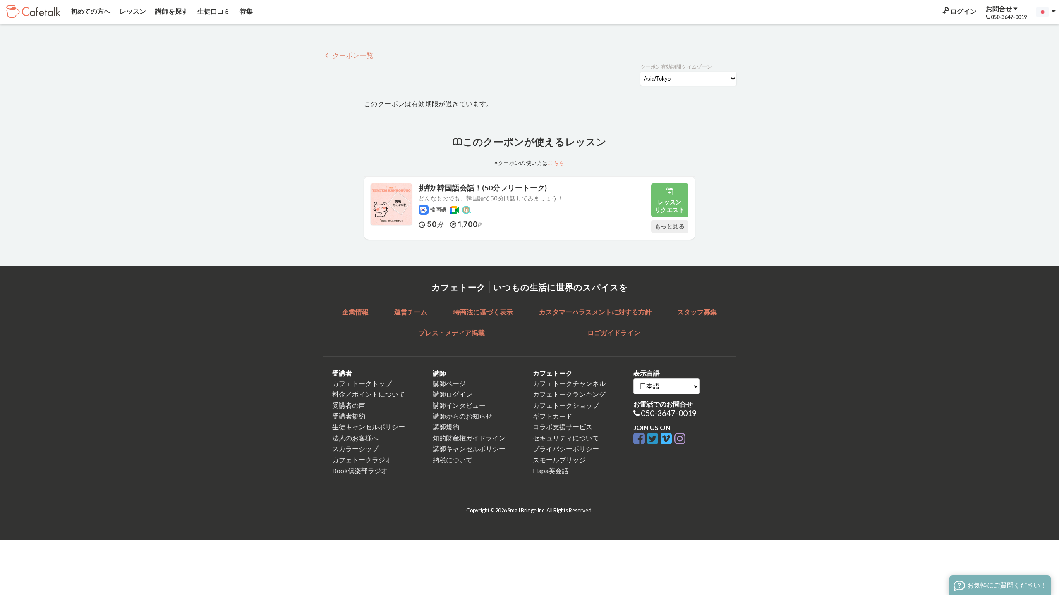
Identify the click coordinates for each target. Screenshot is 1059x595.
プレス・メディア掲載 (452, 332)
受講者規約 (348, 416)
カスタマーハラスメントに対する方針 (595, 312)
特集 (245, 11)
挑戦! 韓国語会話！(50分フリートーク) (483, 187)
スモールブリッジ (559, 460)
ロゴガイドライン (613, 332)
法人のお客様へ (355, 438)
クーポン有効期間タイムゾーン (676, 67)
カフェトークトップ (362, 383)
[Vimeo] (667, 439)
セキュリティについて (566, 438)
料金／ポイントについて (368, 394)
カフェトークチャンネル (569, 383)
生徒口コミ (213, 11)
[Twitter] (654, 439)
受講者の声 (348, 405)
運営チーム (410, 312)
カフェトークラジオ (362, 460)
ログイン (963, 11)
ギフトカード (553, 416)
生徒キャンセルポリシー (368, 427)
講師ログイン (452, 394)
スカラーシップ (355, 448)
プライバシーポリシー (566, 448)
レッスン (132, 11)
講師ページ (449, 383)
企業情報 (355, 312)
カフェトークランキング (569, 394)
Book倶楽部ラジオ (360, 470)
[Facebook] (640, 439)
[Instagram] (679, 439)
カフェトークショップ (566, 405)
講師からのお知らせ (462, 416)
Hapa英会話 (550, 470)
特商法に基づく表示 (483, 312)
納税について (452, 460)
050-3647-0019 (669, 413)
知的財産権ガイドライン (469, 438)
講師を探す (171, 11)
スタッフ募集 (697, 312)
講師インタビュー (459, 405)
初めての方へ (89, 11)
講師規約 (446, 427)
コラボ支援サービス (562, 427)
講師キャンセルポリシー (469, 448)
